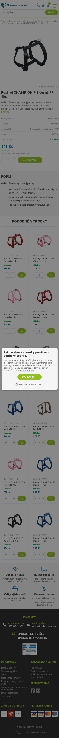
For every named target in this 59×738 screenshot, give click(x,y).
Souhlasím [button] (28, 376)
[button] (29, 384)
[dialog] (29, 369)
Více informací (27, 370)
